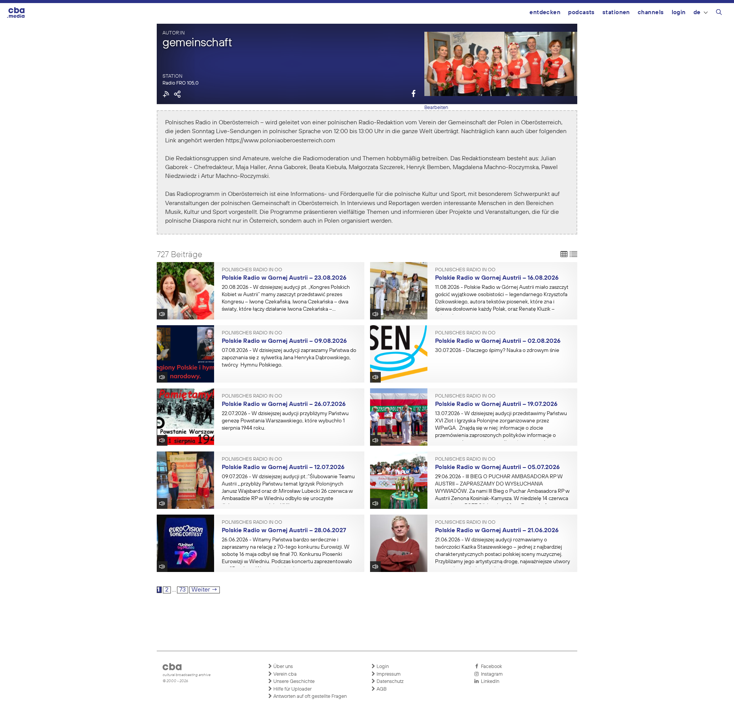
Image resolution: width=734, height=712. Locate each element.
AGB (380, 689)
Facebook (490, 666)
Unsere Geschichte (293, 681)
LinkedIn (489, 681)
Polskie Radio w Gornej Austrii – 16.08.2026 (497, 278)
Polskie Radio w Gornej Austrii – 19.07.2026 (496, 404)
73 (183, 590)
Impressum (388, 674)
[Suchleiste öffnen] (719, 13)
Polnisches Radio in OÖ (252, 270)
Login (679, 12)
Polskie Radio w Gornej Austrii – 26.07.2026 (284, 404)
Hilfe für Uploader (292, 689)
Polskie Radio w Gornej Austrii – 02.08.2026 (497, 341)
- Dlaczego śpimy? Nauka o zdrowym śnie (497, 350)
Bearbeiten (436, 107)
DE (697, 12)
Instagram (491, 674)
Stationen (616, 12)
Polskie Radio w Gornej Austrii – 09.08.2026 (284, 341)
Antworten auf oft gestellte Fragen (309, 696)
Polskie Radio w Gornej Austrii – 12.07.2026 (283, 467)
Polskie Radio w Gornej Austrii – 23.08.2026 (284, 278)
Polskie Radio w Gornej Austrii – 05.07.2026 (497, 467)
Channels (651, 12)
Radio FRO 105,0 (180, 83)
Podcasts (581, 12)
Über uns (282, 666)
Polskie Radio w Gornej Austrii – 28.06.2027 (284, 531)
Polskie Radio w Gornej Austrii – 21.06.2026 (497, 531)
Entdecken (544, 12)
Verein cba (284, 674)
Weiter (205, 590)
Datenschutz (389, 681)
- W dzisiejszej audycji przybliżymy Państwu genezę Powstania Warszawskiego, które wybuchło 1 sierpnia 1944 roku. (285, 421)
